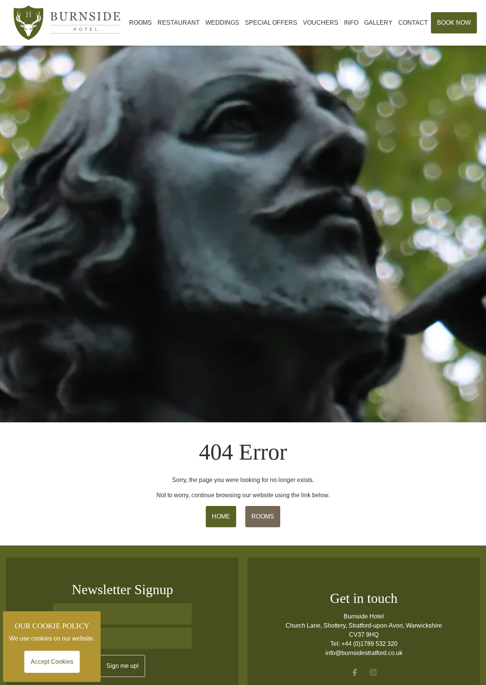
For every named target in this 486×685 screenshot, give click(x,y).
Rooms (140, 22)
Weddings (222, 22)
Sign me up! (122, 666)
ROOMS (262, 516)
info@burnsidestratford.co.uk (363, 653)
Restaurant (179, 22)
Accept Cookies (52, 661)
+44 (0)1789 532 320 (369, 644)
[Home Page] (67, 23)
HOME (221, 516)
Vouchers (320, 22)
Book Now (454, 22)
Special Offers (271, 22)
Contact (413, 22)
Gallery (378, 22)
